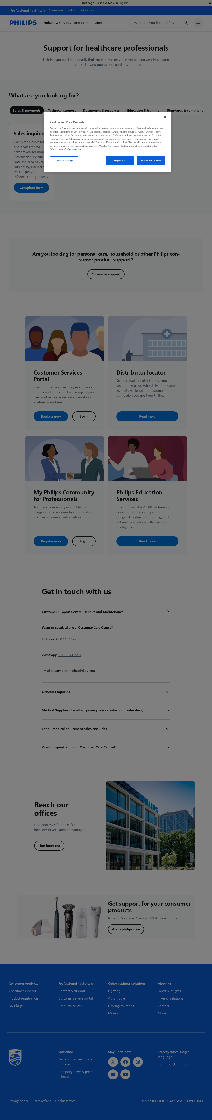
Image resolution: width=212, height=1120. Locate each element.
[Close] (165, 117)
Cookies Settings (64, 160)
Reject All (119, 160)
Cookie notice (74, 149)
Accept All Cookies (151, 160)
